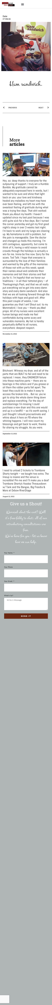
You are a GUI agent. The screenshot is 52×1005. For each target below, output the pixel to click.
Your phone (8, 567)
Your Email (8, 581)
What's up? (8, 595)
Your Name (8, 553)
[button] (22, 4)
